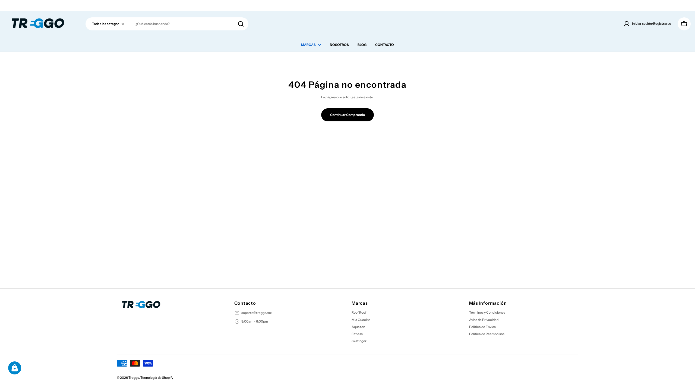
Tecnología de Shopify (156, 378)
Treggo (133, 378)
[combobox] (167, 23)
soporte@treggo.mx (256, 313)
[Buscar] (241, 24)
